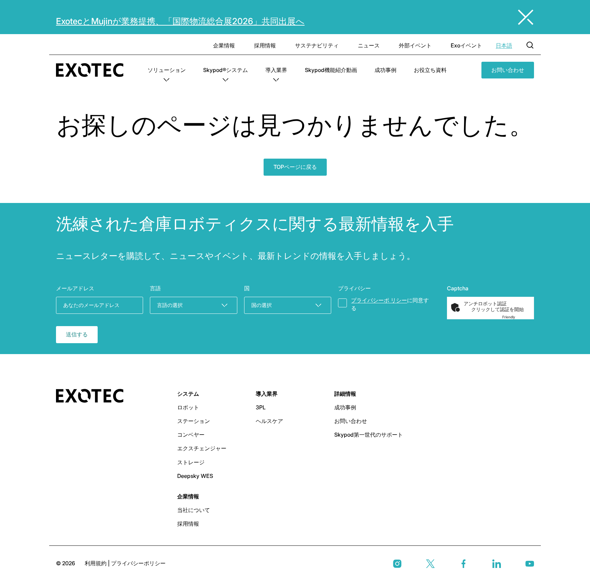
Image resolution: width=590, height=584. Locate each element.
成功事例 (385, 70)
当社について (193, 510)
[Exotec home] (93, 70)
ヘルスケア (269, 421)
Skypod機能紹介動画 (331, 70)
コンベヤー (191, 434)
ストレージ (191, 462)
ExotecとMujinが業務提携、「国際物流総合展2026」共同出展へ (180, 21)
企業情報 (224, 45)
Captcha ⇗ (517, 317)
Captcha (457, 288)
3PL (261, 407)
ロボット (188, 407)
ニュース (369, 45)
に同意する (390, 304)
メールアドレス (75, 288)
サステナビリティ (317, 45)
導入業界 (276, 70)
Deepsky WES (195, 475)
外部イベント (415, 45)
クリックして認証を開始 (497, 309)
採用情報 (265, 45)
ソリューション (167, 70)
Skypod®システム (225, 70)
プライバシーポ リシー (379, 300)
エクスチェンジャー (201, 448)
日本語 (504, 45)
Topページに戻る (295, 166)
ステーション (193, 421)
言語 (155, 288)
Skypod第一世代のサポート (368, 434)
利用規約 (96, 563)
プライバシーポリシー (138, 563)
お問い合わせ (507, 70)
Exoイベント (466, 45)
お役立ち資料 (430, 70)
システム (188, 393)
